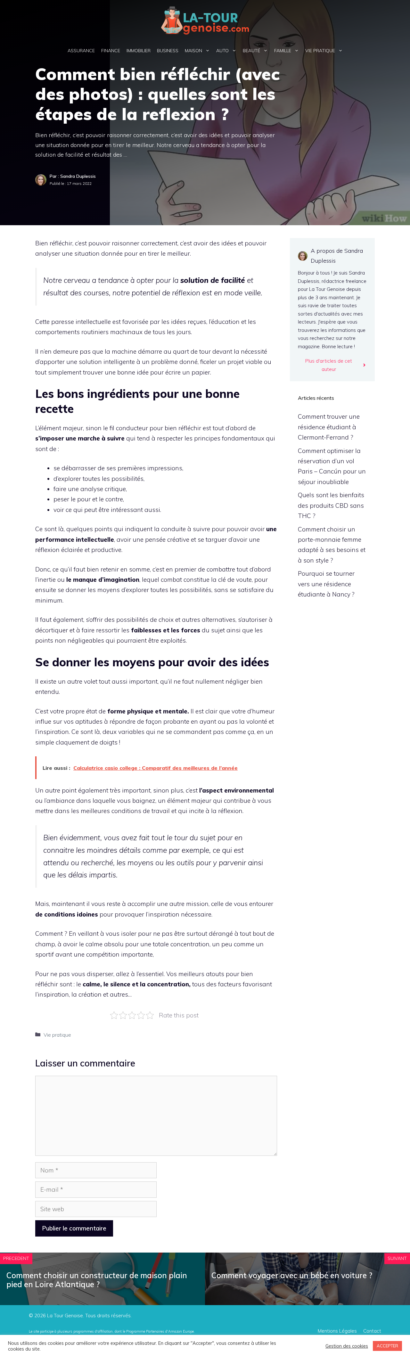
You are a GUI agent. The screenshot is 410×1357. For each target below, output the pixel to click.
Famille (282, 50)
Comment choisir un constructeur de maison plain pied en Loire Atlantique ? (96, 1280)
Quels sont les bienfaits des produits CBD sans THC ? (331, 505)
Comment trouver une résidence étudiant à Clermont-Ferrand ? (329, 427)
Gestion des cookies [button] (346, 1346)
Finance (110, 50)
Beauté (251, 50)
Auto (222, 50)
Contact (372, 1331)
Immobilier (139, 50)
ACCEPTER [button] (387, 1345)
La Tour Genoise (65, 1315)
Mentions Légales (337, 1331)
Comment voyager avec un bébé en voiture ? (291, 1275)
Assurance (81, 50)
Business (167, 50)
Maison (193, 50)
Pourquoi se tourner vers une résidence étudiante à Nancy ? (326, 584)
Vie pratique (320, 50)
